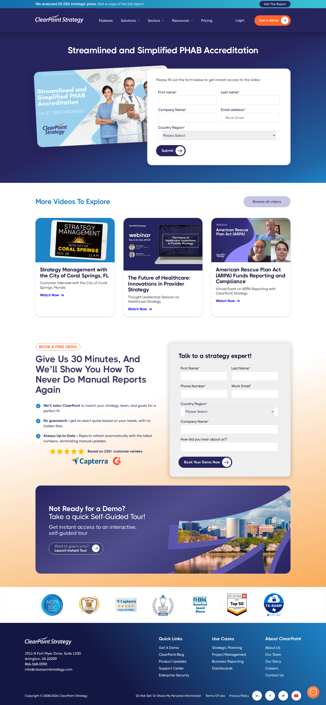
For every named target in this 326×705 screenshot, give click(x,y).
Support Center (171, 668)
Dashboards (222, 668)
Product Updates (173, 661)
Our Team (273, 654)
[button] (130, 21)
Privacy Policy (239, 695)
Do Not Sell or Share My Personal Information (168, 695)
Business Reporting (228, 661)
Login (240, 20)
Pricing (206, 20)
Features (106, 20)
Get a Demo (169, 648)
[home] (59, 20)
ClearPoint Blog (171, 654)
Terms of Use (215, 695)
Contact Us (274, 675)
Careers (271, 668)
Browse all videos (267, 201)
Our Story (273, 661)
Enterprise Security (174, 675)
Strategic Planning (227, 648)
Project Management (229, 654)
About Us (272, 648)
